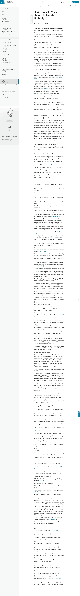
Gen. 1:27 (51, 158)
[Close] (31, 16)
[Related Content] (75, 5)
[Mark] (31, 18)
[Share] (31, 22)
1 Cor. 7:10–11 (42, 251)
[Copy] (31, 21)
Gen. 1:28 (49, 164)
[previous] (20, 299)
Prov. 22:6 (50, 411)
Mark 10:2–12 (56, 216)
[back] (1, 6)
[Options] (77, 5)
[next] (78, 299)
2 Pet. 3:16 (49, 237)
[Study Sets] (70, 5)
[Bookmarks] (72, 5)
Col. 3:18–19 (38, 492)
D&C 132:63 (46, 329)
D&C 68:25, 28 (51, 446)
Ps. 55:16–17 (55, 530)
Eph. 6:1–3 (42, 480)
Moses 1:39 (47, 88)
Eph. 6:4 (37, 417)
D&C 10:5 (42, 571)
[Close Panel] (17, 6)
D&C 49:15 (40, 266)
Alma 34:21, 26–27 (42, 551)
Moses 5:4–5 (53, 519)
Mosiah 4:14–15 (38, 430)
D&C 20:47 (59, 578)
